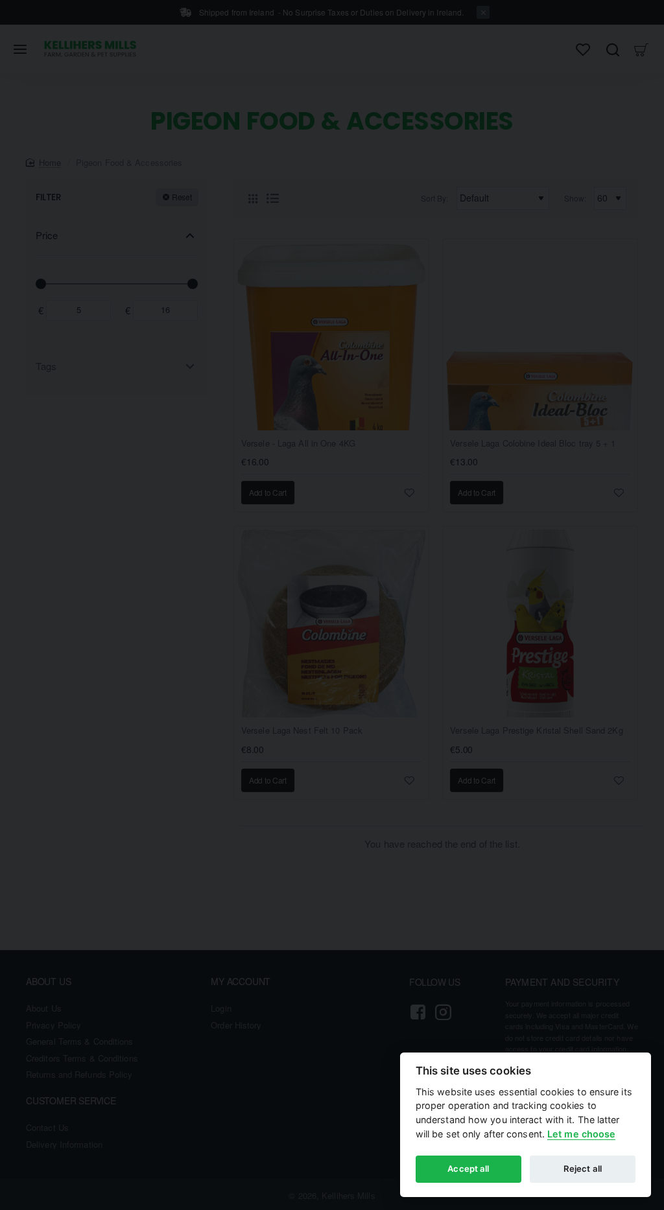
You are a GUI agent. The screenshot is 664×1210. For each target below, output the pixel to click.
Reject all (582, 1168)
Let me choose (581, 1133)
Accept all (468, 1168)
